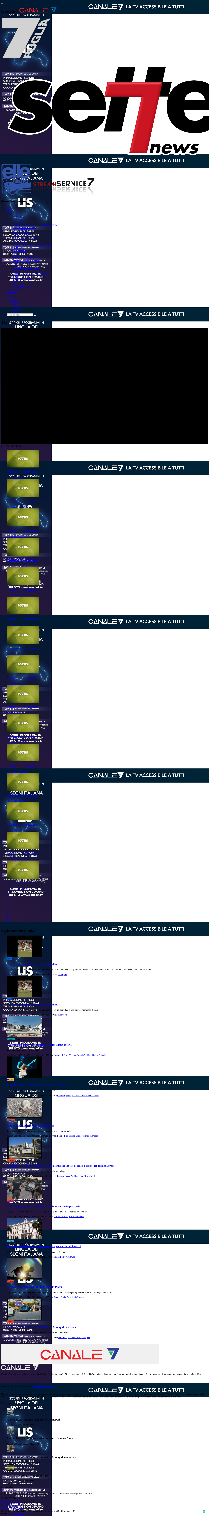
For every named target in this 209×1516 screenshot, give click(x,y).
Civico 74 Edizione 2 (22, 263)
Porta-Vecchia (70, 1055)
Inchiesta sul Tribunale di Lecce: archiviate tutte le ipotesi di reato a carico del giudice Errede (60, 1165)
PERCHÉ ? (18, 222)
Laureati (64, 1257)
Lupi (66, 1136)
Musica (10, 1079)
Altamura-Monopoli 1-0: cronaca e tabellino (32, 964)
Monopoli (62, 974)
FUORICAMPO (20, 235)
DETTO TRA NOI (21, 230)
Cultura (10, 1241)
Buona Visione (19, 253)
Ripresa (95, 1055)
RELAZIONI (19, 240)
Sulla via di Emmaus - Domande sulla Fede (32, 245)
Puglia (57, 1257)
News (9, 294)
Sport (9, 958)
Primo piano (18, 266)
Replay (16, 276)
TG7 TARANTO (20, 220)
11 (8, 919)
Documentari (18, 281)
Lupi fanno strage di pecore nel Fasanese (30, 1125)
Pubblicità (17, 289)
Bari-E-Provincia (76, 1216)
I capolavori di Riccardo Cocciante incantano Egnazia (38, 1085)
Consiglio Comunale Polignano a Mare (30, 273)
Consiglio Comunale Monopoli (26, 261)
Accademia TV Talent (22, 278)
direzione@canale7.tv (43, 1386)
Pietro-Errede (90, 1176)
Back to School (19, 284)
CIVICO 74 (18, 255)
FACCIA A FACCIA (22, 232)
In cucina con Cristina (22, 286)
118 (88, 1337)
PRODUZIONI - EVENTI (25, 238)
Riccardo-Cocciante (81, 1095)
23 (8, 924)
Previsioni (71, 1297)
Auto (78, 1337)
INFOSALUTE (20, 248)
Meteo (57, 1297)
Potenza (60, 1176)
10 (8, 917)
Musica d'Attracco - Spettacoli (26, 268)
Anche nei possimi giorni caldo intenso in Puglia (35, 1286)
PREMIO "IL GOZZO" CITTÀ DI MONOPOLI (35, 225)
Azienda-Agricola (90, 1136)
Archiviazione (77, 1176)
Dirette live (12, 299)
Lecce (67, 1176)
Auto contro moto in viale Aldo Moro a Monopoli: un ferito (41, 1327)
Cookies (5, 1508)
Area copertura (13, 302)
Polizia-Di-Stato (61, 1216)
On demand (12, 212)
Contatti (10, 296)
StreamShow (18, 1513)
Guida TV (11, 291)
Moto (83, 1337)
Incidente (72, 1337)
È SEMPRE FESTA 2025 (24, 227)
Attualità (11, 1039)
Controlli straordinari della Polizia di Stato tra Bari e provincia (43, 1206)
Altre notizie (12, 1340)
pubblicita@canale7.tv (11, 1506)
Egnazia (67, 1095)
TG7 (9, 209)
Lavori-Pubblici (84, 1055)
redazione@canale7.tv (11, 1503)
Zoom (15, 271)
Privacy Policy (17, 1508)
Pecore (72, 1136)
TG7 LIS (17, 217)
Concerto (94, 1095)
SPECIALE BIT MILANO (25, 258)
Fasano (60, 1095)
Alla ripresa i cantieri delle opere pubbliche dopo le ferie (39, 1044)
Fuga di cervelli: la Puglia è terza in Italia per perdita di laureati (44, 1246)
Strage (78, 1136)
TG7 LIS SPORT (20, 243)
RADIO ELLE (19, 250)
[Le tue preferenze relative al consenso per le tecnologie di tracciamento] (204, 1511)
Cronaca (10, 1120)
